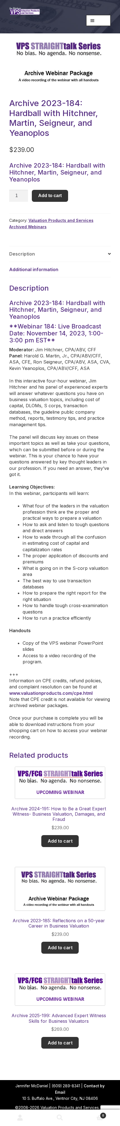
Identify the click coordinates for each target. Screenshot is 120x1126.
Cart (92, 1114)
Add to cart (50, 195)
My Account (20, 1118)
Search (60, 1118)
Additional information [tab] (33, 269)
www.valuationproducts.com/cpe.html (51, 693)
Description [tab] (22, 254)
